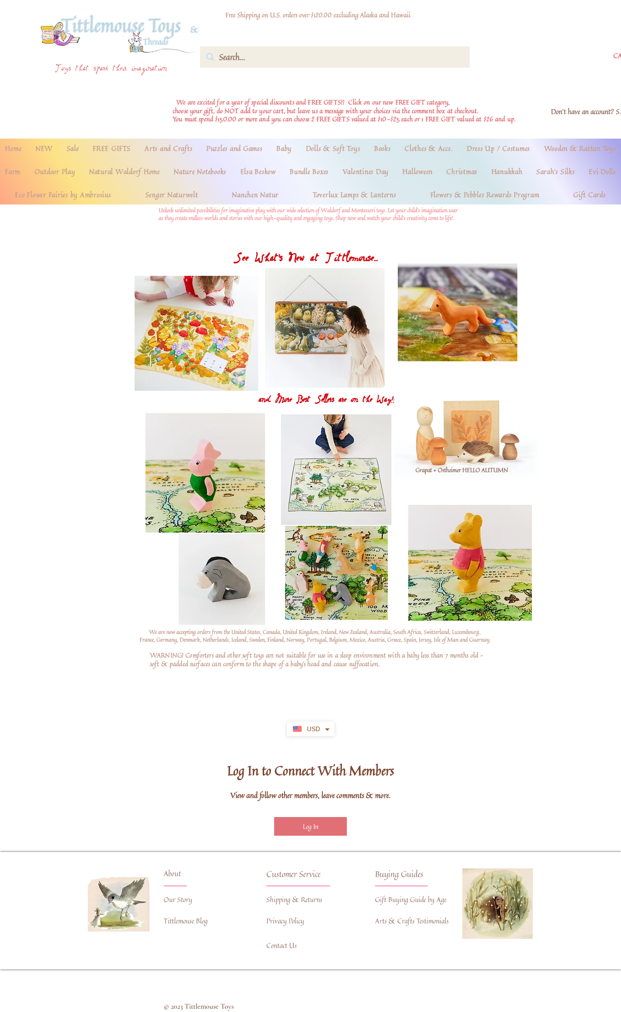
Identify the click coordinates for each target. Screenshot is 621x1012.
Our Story (178, 899)
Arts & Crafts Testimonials (412, 921)
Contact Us (281, 945)
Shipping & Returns (294, 899)
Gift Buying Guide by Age (410, 899)
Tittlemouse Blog (186, 921)
